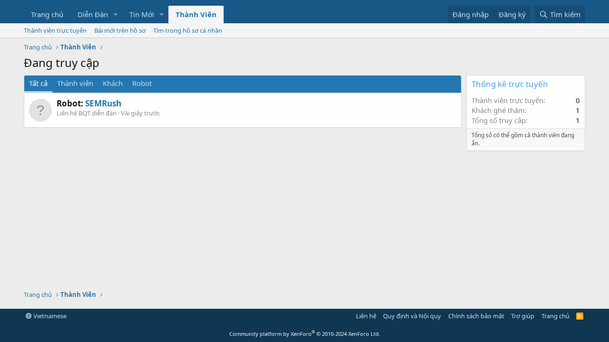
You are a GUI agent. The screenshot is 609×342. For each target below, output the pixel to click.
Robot (142, 83)
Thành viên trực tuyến (55, 30)
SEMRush (103, 103)
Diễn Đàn (93, 14)
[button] (115, 14)
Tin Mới (141, 14)
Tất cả (38, 83)
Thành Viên (196, 14)
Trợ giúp (522, 316)
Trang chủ (47, 14)
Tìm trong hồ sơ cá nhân (187, 30)
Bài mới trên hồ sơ (120, 30)
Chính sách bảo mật (476, 316)
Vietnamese (49, 316)
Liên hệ (366, 316)
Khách (113, 83)
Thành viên (75, 83)
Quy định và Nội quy (412, 316)
